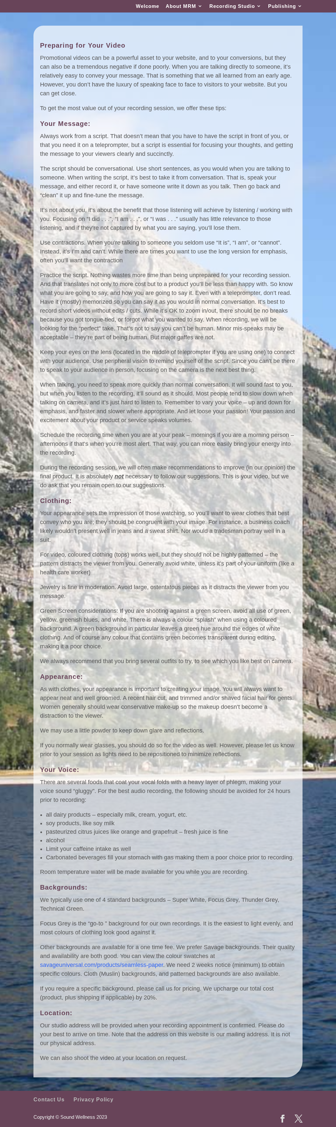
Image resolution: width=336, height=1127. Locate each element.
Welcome (147, 6)
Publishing (282, 6)
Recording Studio (232, 6)
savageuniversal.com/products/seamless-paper (101, 965)
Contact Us (49, 1099)
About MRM (181, 6)
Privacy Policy (94, 1099)
